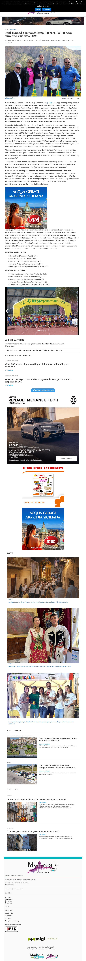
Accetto (38, 9)
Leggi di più (46, 9)
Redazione (8, 917)
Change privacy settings (12, 920)
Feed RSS (9, 902)
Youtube (9, 900)
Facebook (9, 898)
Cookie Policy (9, 912)
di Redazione (10, 97)
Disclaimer (8, 915)
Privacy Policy (9, 909)
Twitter (9, 896)
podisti (50, 102)
